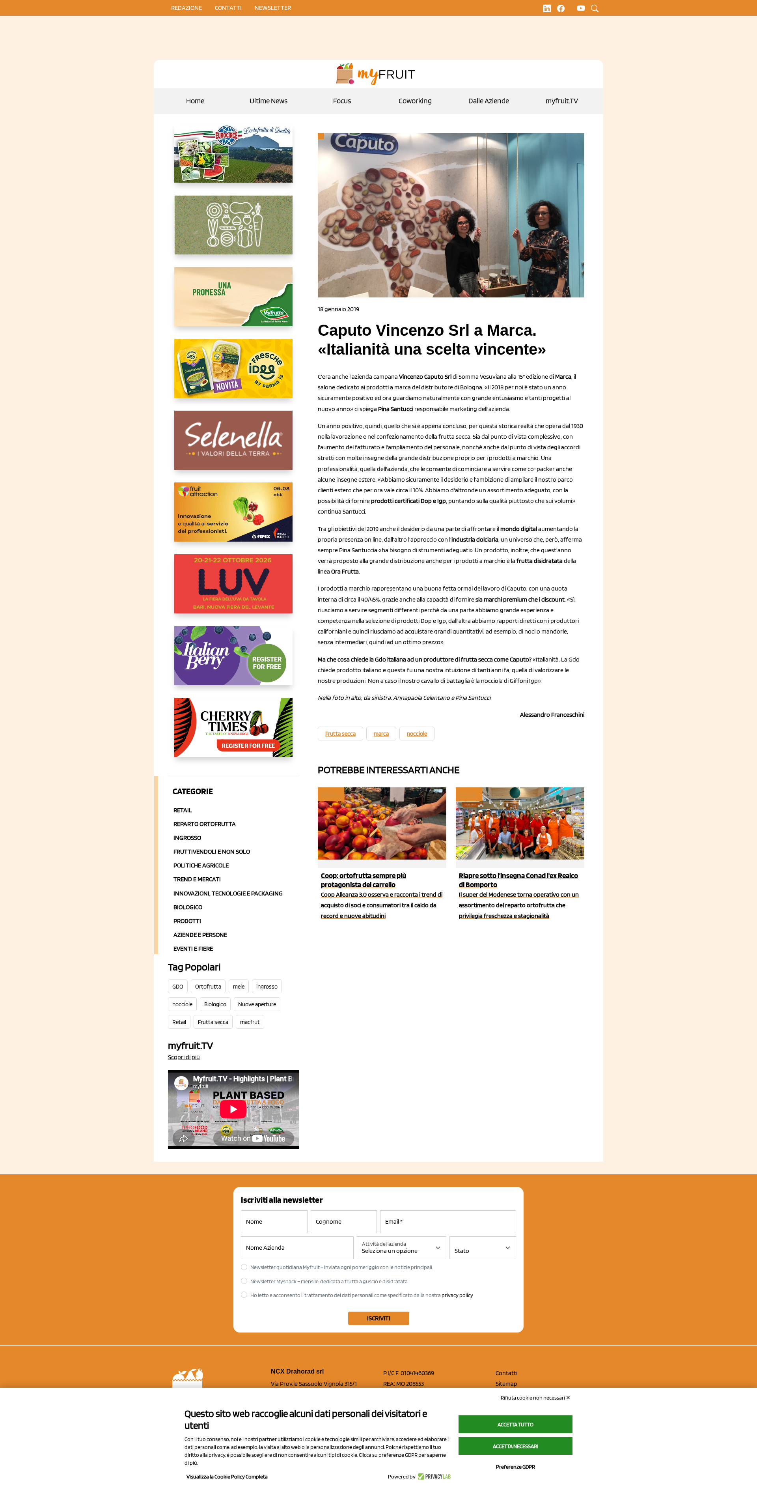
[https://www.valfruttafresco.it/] (233, 303)
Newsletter (273, 7)
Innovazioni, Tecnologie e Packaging (228, 893)
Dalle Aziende (488, 100)
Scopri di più (184, 1057)
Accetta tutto (515, 1424)
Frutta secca (213, 1022)
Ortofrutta (208, 986)
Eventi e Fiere (193, 948)
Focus (342, 100)
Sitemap (506, 1383)
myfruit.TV (562, 100)
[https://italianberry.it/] (233, 662)
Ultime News (268, 100)
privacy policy (457, 1295)
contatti (228, 7)
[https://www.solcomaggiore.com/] (233, 231)
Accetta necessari (515, 1446)
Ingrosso (187, 837)
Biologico (187, 907)
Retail (182, 810)
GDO (177, 986)
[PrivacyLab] (433, 1476)
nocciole (182, 1004)
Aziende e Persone (200, 934)
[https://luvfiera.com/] (233, 590)
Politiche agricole (201, 865)
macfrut (250, 1022)
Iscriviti (378, 1318)
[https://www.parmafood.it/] (233, 375)
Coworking (415, 100)
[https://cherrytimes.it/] (233, 734)
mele (238, 986)
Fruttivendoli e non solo (211, 851)
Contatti (506, 1373)
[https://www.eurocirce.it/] (233, 159)
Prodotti (187, 921)
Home (195, 100)
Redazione (186, 7)
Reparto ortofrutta (204, 824)
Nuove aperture (257, 1004)
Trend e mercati (197, 879)
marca (381, 733)
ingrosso (267, 986)
